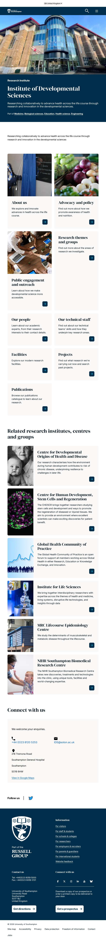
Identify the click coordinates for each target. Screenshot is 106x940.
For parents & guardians (67, 851)
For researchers (63, 841)
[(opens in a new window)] (58, 881)
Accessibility (25, 929)
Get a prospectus (67, 908)
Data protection (52, 929)
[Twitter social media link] (32, 798)
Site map (11, 929)
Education (49, 113)
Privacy (37, 929)
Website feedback (64, 861)
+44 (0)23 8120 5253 (24, 742)
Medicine (18, 113)
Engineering (77, 113)
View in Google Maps (23, 777)
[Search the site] (87, 11)
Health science (62, 113)
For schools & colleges (66, 836)
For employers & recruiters (68, 846)
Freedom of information (73, 929)
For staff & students (65, 831)
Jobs (9, 935)
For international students (68, 856)
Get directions (22, 908)
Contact (91, 929)
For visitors (61, 826)
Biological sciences (33, 113)
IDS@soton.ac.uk (64, 742)
